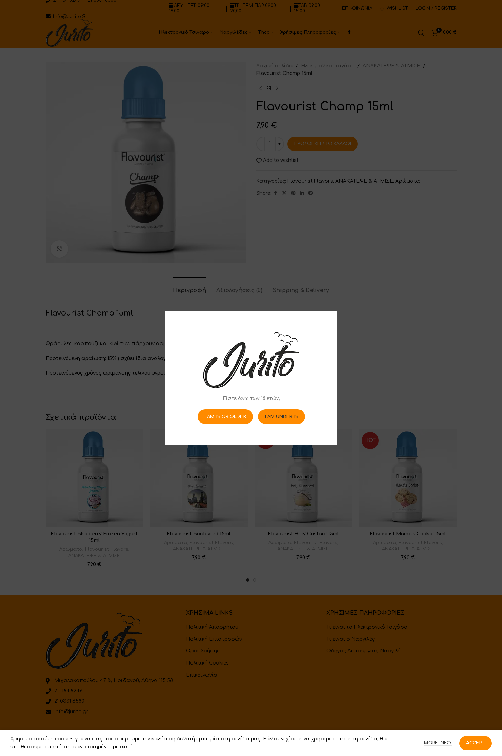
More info (438, 742)
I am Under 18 (281, 416)
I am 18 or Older (225, 416)
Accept (475, 742)
